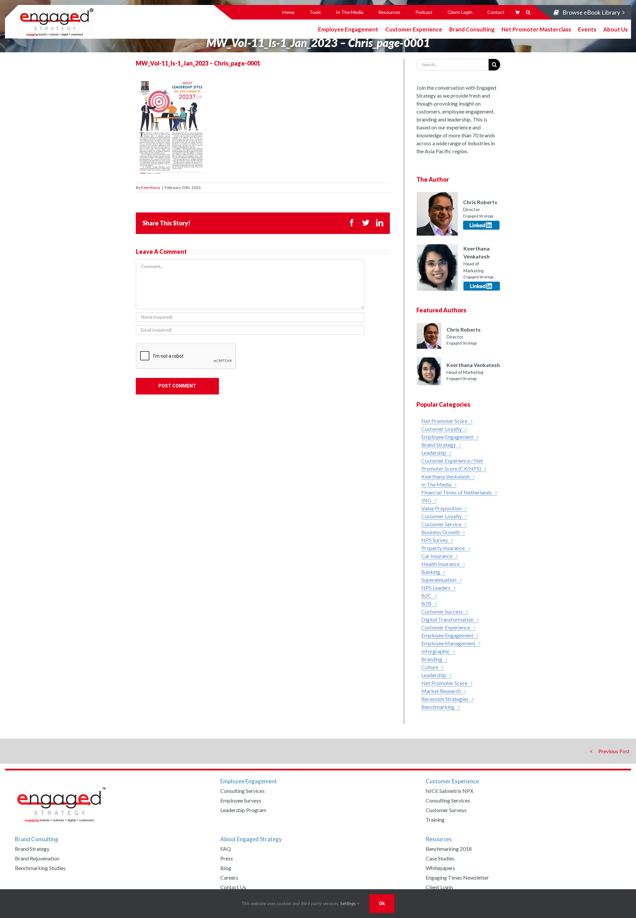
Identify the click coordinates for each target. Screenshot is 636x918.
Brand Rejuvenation (37, 858)
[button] (528, 12)
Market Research (441, 691)
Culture (429, 667)
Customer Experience (413, 28)
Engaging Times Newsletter (457, 877)
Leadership (433, 452)
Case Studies (440, 858)
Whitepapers (440, 868)
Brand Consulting (472, 28)
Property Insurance (443, 548)
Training (435, 819)
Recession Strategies (444, 699)
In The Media (436, 484)
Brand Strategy (438, 444)
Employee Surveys (240, 800)
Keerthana (150, 187)
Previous (608, 751)
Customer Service (441, 524)
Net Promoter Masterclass (536, 28)
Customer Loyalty (441, 429)
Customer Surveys (446, 810)
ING (426, 500)
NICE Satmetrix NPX (449, 791)
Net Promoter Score (444, 421)
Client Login (439, 887)
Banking (430, 572)
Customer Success (442, 611)
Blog (225, 868)
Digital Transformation (447, 619)
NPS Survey (434, 540)
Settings (348, 903)
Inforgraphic (435, 651)
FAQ (225, 849)
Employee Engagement (348, 28)
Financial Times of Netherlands (456, 492)
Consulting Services (242, 791)
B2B (426, 603)
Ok (382, 903)
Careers (229, 877)
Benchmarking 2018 (449, 849)
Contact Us (233, 887)
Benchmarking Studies (40, 868)
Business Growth (440, 532)
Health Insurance (440, 564)
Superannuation (438, 579)
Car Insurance (436, 556)
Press (226, 858)
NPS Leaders (435, 587)
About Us (615, 28)
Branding (431, 659)
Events (587, 28)
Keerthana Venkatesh (445, 476)
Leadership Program (243, 810)
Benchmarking (437, 707)
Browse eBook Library (591, 12)
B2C (426, 595)
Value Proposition (441, 508)
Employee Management (448, 643)
